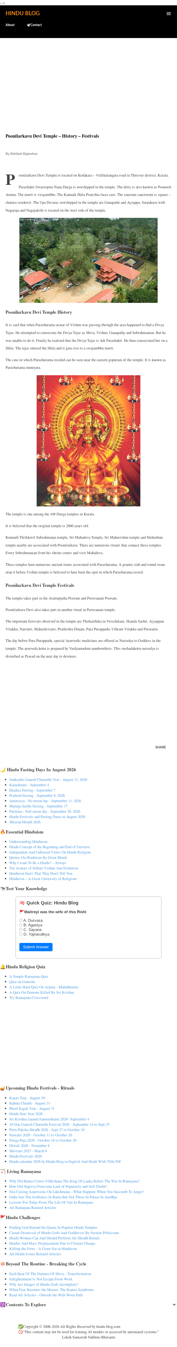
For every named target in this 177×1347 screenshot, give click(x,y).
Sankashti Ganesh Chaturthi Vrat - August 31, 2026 (48, 779)
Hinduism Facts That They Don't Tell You (40, 873)
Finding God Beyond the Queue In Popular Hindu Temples (53, 1227)
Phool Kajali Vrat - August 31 (32, 1108)
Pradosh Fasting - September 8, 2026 (37, 795)
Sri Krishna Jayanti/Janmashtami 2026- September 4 (49, 1119)
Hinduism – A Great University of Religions (43, 878)
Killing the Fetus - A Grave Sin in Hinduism (43, 1248)
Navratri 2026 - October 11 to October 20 (40, 1134)
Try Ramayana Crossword (28, 997)
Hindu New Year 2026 (26, 1113)
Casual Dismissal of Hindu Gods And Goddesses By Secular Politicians (64, 1232)
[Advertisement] (88, 75)
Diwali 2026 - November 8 (29, 1145)
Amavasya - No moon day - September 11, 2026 (45, 800)
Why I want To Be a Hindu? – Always (37, 862)
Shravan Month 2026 (25, 821)
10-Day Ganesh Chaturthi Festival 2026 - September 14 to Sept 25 (59, 1124)
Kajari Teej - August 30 (27, 1097)
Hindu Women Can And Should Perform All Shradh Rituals (54, 1238)
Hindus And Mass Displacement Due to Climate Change (52, 1243)
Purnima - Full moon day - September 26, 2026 (44, 811)
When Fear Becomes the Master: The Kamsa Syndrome (51, 1289)
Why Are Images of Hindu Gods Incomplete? (43, 1284)
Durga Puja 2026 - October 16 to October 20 (42, 1140)
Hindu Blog (23, 13)
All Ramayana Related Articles (32, 1207)
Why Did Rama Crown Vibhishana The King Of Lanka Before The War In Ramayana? (74, 1181)
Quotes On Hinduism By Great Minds (38, 857)
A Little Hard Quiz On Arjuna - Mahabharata (43, 987)
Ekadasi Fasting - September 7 (32, 790)
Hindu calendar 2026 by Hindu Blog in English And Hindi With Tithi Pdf (65, 1161)
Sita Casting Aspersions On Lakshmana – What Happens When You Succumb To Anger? (76, 1191)
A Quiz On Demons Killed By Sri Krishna (41, 992)
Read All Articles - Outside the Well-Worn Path (46, 1294)
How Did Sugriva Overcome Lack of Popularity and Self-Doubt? (58, 1186)
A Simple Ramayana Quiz (28, 976)
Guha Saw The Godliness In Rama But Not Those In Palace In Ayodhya (63, 1196)
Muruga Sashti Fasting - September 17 (38, 806)
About (10, 25)
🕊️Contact (34, 25)
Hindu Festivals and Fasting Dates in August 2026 (47, 816)
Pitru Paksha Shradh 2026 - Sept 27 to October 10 (46, 1129)
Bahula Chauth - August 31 (29, 1103)
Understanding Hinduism (28, 841)
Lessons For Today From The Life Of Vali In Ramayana (51, 1202)
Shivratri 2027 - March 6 (28, 1150)
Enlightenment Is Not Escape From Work (40, 1279)
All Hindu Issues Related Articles (35, 1253)
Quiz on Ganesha (22, 981)
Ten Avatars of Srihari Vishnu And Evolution (43, 868)
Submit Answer (36, 947)
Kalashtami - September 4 (29, 784)
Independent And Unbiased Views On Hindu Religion (50, 852)
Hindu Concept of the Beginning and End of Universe (49, 846)
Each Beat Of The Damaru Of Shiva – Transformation (50, 1273)
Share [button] (160, 747)
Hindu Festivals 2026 (25, 1156)
